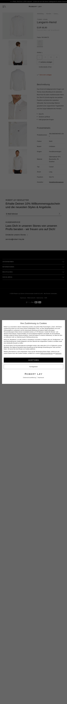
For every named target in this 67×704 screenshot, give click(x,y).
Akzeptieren (33, 360)
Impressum (58, 353)
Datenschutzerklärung (46, 353)
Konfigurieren (33, 367)
